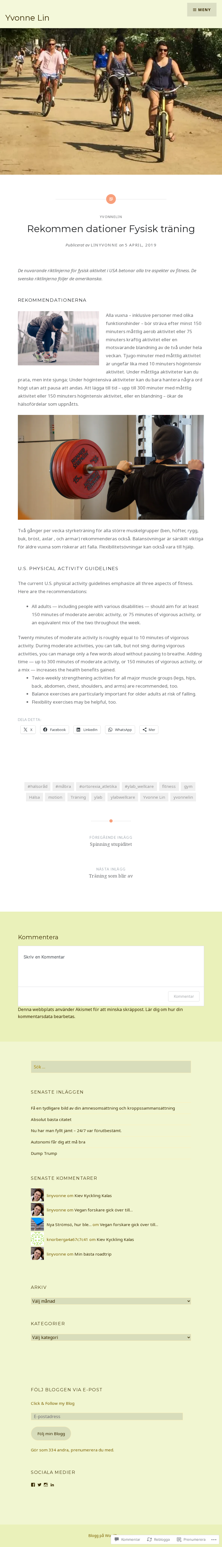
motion (55, 797)
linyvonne (104, 245)
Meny (204, 9)
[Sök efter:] (111, 1067)
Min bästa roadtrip (93, 1254)
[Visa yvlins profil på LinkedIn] (52, 1485)
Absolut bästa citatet (51, 1119)
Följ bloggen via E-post (67, 1389)
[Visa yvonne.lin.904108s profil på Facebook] (33, 1485)
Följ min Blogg (51, 1433)
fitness (169, 786)
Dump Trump (44, 1153)
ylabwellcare (123, 797)
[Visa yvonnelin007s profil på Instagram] (46, 1485)
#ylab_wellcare (139, 786)
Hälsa (34, 797)
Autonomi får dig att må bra (58, 1142)
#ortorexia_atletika (98, 786)
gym (188, 786)
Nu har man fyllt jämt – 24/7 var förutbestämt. (76, 1130)
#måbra (63, 786)
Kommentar (184, 996)
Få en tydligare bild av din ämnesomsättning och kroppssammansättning (103, 1108)
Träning (78, 797)
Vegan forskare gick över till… (103, 1210)
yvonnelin (111, 216)
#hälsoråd (37, 786)
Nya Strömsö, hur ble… (69, 1224)
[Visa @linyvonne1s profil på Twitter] (39, 1485)
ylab (98, 797)
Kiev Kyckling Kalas (93, 1195)
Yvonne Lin (27, 18)
